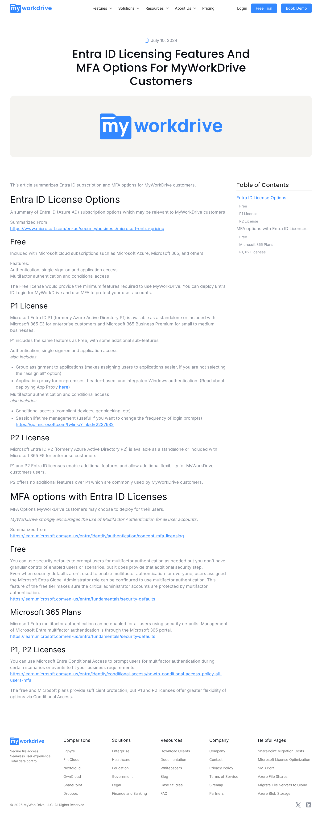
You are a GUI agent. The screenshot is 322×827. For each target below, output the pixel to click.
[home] (31, 8)
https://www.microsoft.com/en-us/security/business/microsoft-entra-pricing (87, 228)
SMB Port (266, 768)
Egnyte (69, 751)
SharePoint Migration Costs (281, 751)
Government (122, 776)
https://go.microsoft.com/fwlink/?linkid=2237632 (65, 424)
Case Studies (172, 785)
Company (217, 751)
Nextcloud (72, 768)
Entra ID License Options (261, 197)
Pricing (208, 8)
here (63, 387)
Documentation (173, 759)
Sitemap (216, 785)
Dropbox (70, 793)
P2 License (248, 221)
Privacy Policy (221, 768)
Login (242, 8)
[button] (103, 8)
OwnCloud (72, 776)
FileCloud (71, 759)
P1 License (248, 213)
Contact (216, 759)
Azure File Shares (273, 776)
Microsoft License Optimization (284, 759)
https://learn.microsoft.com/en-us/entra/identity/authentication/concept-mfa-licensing (97, 535)
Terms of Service (223, 776)
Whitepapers (171, 768)
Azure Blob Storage (274, 793)
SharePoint (72, 785)
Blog (164, 776)
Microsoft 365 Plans (256, 244)
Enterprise (120, 751)
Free (243, 206)
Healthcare (121, 759)
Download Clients (175, 751)
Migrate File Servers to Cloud (282, 785)
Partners (216, 793)
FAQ (164, 793)
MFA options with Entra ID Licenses (272, 228)
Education (120, 768)
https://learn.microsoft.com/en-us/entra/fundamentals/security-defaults (82, 598)
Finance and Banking (129, 793)
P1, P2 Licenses (252, 252)
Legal (116, 785)
